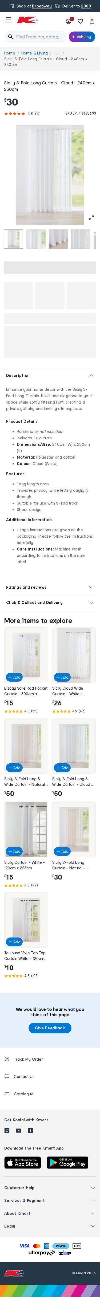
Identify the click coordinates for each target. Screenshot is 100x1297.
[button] (8, 20)
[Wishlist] (80, 21)
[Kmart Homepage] (27, 20)
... (57, 53)
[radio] (13, 239)
